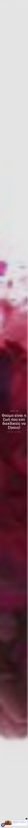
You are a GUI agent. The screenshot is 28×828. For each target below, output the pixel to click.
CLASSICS (12, 410)
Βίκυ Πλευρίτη (17, 431)
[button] (26, 7)
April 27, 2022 (10, 431)
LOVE (17, 410)
